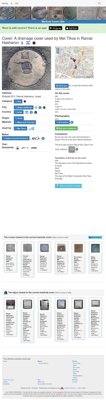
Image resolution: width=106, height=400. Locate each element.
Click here (62, 85)
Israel (19, 112)
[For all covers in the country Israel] (28, 42)
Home (5, 3)
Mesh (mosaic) (96, 237)
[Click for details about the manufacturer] (43, 137)
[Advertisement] (53, 210)
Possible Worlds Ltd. (71, 388)
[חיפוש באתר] (11, 3)
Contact (74, 382)
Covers (74, 361)
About (40, 361)
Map (39, 380)
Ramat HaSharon (24, 107)
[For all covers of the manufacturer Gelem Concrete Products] (35, 137)
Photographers (77, 376)
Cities (75, 373)
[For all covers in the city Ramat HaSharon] (22, 42)
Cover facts (76, 363)
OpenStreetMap (80, 77)
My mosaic (76, 367)
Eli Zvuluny (63, 122)
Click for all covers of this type (69, 186)
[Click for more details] (10, 248)
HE (16, 3)
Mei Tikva (21, 128)
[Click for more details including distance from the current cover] (76, 149)
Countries (76, 371)
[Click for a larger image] (26, 68)
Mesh (75, 365)
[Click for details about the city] (39, 107)
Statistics (75, 380)
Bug (19, 101)
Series (75, 378)
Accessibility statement (45, 384)
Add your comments (67, 128)
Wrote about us (43, 363)
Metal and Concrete (26, 122)
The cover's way (8, 380)
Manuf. (75, 369)
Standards (6, 384)
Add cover (41, 382)
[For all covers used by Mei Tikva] (31, 128)
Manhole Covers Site (53, 21)
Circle (19, 118)
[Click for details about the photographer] (71, 122)
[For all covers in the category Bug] (34, 42)
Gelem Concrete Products (16, 138)
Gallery (5, 382)
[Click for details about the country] (31, 111)
